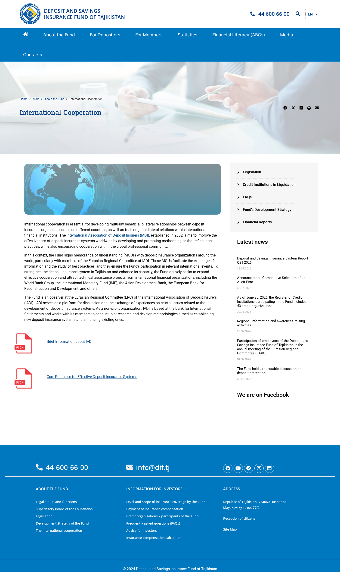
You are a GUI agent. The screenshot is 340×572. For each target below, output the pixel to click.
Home (24, 99)
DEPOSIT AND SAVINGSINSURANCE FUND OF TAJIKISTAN (84, 13)
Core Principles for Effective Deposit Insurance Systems (92, 377)
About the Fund (54, 99)
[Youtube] (238, 468)
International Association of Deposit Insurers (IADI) (108, 235)
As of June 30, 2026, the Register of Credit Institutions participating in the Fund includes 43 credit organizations (271, 301)
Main (36, 99)
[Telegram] (248, 468)
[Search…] (298, 14)
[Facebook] (227, 468)
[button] (59, 35)
